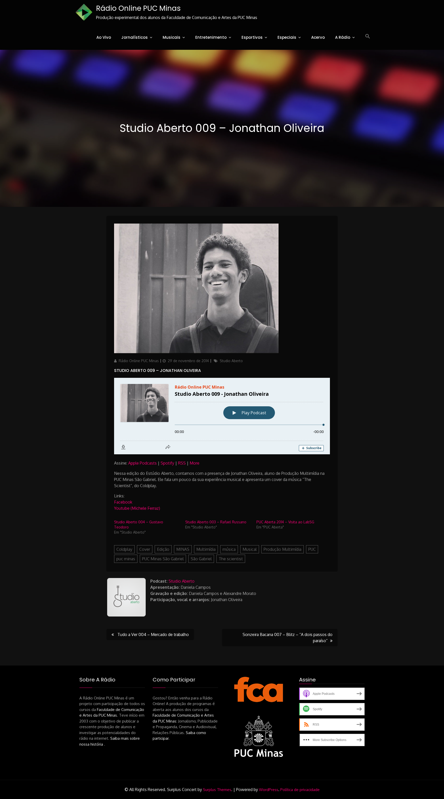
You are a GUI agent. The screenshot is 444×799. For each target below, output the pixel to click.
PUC (312, 549)
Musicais (171, 37)
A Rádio (342, 37)
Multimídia (206, 549)
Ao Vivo (103, 37)
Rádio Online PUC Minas (138, 8)
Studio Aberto (231, 361)
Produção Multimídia (282, 549)
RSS (182, 463)
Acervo (318, 37)
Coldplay (124, 549)
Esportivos (252, 37)
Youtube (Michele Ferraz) (137, 508)
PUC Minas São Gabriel (163, 558)
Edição (163, 549)
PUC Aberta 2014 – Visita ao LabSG (285, 522)
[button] (367, 36)
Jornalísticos (134, 37)
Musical (250, 549)
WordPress (268, 789)
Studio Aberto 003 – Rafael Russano (215, 522)
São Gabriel (201, 558)
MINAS (182, 549)
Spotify (167, 463)
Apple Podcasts (142, 463)
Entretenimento (211, 37)
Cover (144, 549)
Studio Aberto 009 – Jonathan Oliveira (157, 370)
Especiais (287, 37)
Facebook (123, 502)
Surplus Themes (217, 789)
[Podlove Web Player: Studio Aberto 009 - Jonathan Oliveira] (222, 416)
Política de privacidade (300, 789)
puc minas (125, 558)
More (194, 463)
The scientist (231, 558)
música (229, 549)
